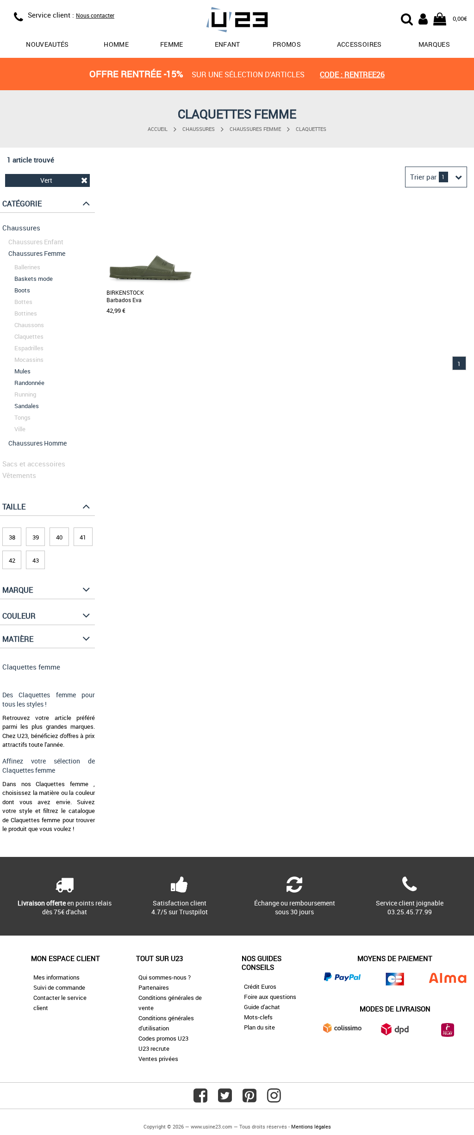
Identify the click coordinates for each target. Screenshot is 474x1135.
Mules (22, 371)
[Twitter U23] (225, 1099)
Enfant (227, 44)
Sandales (26, 406)
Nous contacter (95, 15)
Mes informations (56, 977)
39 (35, 537)
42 (12, 560)
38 (12, 537)
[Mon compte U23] (423, 18)
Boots (22, 290)
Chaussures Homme (37, 443)
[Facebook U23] (200, 1099)
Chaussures (198, 128)
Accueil (158, 128)
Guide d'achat (262, 1007)
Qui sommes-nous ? (164, 977)
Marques (434, 44)
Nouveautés (47, 44)
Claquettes (311, 128)
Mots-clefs (258, 1017)
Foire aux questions (270, 996)
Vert (46, 180)
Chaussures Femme (255, 128)
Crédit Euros (260, 986)
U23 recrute (153, 1048)
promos (287, 44)
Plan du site (259, 1027)
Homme (116, 44)
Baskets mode (33, 278)
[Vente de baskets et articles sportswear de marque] (237, 21)
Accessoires (359, 44)
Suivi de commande (59, 987)
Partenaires (153, 987)
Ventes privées (158, 1058)
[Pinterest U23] (249, 1099)
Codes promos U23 (163, 1038)
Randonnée (29, 382)
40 (59, 537)
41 (83, 537)
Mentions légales (311, 1126)
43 (35, 560)
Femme (171, 44)
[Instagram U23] (274, 1099)
